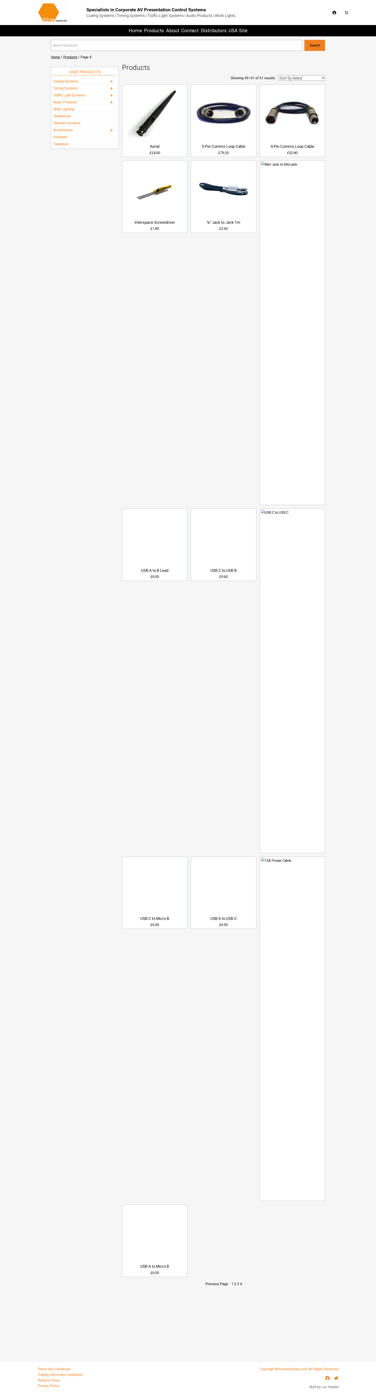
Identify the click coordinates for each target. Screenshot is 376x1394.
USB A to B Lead (154, 570)
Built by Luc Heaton (324, 1387)
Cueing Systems (65, 81)
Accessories (63, 130)
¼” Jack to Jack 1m (223, 222)
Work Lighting (63, 109)
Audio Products (65, 102)
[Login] (334, 12)
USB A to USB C (223, 918)
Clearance (60, 144)
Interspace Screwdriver (154, 222)
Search (315, 45)
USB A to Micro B (154, 1266)
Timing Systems (65, 88)
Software (60, 137)
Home (55, 57)
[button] (84, 81)
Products (70, 57)
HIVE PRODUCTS (85, 71)
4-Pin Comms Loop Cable (292, 146)
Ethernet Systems (67, 123)
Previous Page (216, 1284)
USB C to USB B (223, 570)
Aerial (154, 146)
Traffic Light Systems (69, 95)
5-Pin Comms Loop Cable (223, 146)
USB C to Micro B (154, 918)
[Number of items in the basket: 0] (346, 12)
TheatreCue (62, 116)
